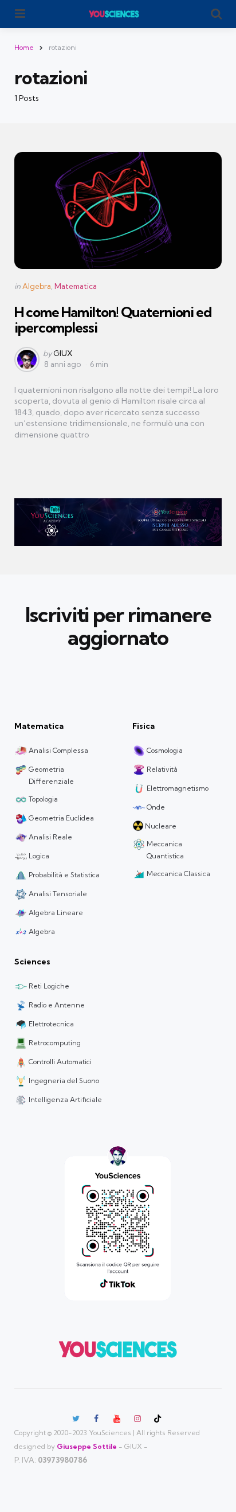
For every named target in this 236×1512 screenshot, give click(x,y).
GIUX (63, 353)
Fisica (143, 726)
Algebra (36, 286)
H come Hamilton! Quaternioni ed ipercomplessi (112, 319)
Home (24, 47)
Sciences (32, 961)
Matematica (75, 286)
